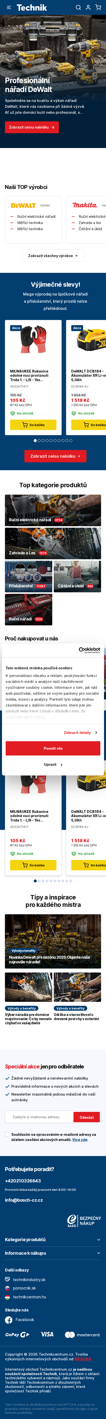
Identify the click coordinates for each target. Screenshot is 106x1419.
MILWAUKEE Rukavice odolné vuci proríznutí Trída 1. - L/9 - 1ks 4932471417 (29, 375)
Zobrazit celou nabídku (29, 127)
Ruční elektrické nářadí (36, 216)
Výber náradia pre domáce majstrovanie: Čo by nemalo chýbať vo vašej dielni (28, 1019)
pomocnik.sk (24, 1288)
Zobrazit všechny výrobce (50, 256)
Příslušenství (21, 586)
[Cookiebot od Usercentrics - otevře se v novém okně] (78, 650)
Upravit (50, 764)
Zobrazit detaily (77, 732)
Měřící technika (30, 223)
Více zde (79, 1140)
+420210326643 (23, 1180)
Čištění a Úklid (71, 586)
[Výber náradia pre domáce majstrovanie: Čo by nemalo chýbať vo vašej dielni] (28, 987)
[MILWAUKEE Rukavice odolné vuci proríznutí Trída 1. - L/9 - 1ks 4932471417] (33, 339)
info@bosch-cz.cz (24, 1200)
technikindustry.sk (29, 1279)
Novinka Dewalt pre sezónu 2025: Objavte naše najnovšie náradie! (49, 959)
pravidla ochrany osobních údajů (30, 1409)
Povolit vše (53, 748)
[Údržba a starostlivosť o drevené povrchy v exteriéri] (77, 987)
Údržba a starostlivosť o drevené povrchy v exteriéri (76, 1017)
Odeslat (87, 1117)
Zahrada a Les (22, 553)
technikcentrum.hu (29, 1296)
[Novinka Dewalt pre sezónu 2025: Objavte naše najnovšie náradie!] (53, 941)
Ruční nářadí (20, 619)
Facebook (24, 1319)
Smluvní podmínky (18, 1413)
